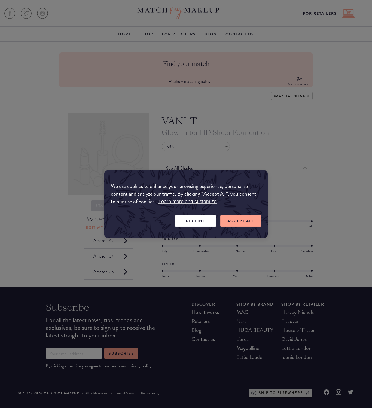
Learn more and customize (187, 201)
